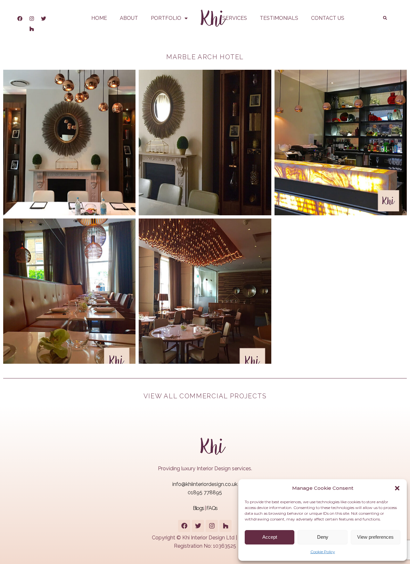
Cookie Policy (322, 551)
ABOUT (129, 18)
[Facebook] (20, 18)
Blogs (198, 508)
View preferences (375, 537)
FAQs (211, 508)
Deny (322, 537)
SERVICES (234, 18)
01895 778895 (205, 492)
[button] (397, 488)
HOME (99, 18)
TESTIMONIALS (279, 18)
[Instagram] (32, 18)
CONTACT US (327, 18)
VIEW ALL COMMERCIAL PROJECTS (205, 396)
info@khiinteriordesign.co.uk (204, 484)
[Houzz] (32, 29)
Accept (269, 537)
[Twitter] (43, 18)
